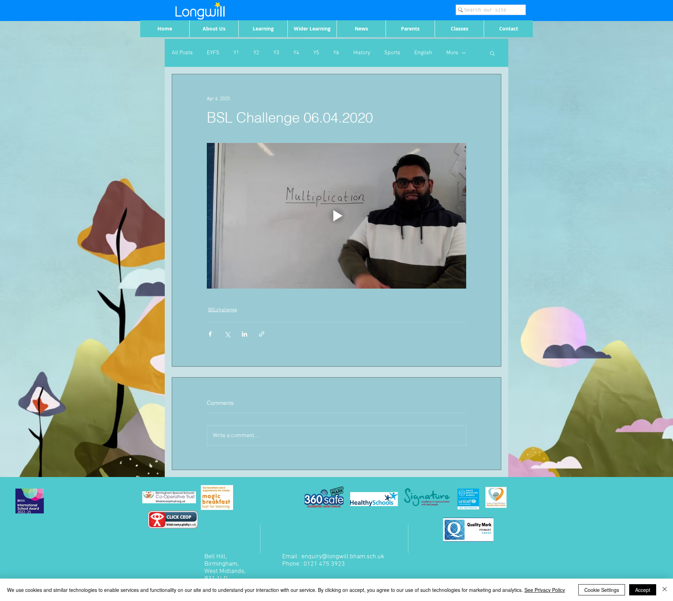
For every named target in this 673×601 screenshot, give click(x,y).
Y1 (236, 52)
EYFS (213, 52)
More (452, 52)
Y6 (336, 52)
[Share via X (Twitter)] (227, 334)
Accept (642, 589)
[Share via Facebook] (210, 334)
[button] (492, 53)
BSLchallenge (222, 310)
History (361, 52)
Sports (392, 52)
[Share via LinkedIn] (244, 334)
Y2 (256, 52)
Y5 (316, 52)
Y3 (276, 52)
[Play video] (336, 216)
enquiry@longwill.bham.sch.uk (342, 556)
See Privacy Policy (544, 589)
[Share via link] (261, 334)
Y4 (296, 52)
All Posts (182, 52)
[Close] (664, 589)
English (423, 52)
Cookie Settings (601, 589)
